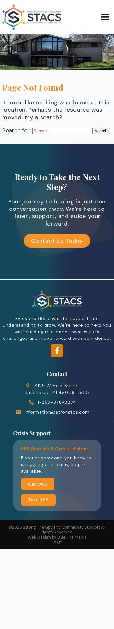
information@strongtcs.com (57, 412)
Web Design (39, 537)
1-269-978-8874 (57, 402)
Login (57, 542)
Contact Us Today (57, 241)
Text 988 (38, 500)
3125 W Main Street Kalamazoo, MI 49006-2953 (57, 389)
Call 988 (38, 484)
